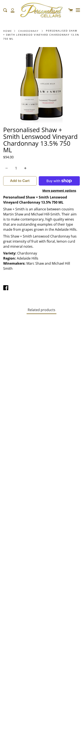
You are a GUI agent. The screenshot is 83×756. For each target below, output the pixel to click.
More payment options (59, 191)
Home (7, 30)
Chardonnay (28, 30)
